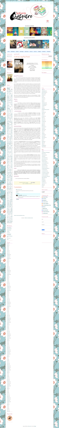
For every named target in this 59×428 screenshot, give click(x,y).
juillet (7, 245)
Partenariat (27, 183)
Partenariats (43, 51)
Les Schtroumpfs (44, 169)
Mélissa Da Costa (9, 186)
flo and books (44, 198)
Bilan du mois (26, 51)
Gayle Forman (9, 142)
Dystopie (43, 108)
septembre (8, 258)
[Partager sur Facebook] (33, 182)
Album (42, 89)
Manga (43, 124)
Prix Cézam (8, 232)
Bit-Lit (42, 96)
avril (7, 249)
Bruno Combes (8, 113)
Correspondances (44, 104)
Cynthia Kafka (8, 127)
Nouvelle (43, 128)
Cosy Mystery (43, 105)
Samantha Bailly (9, 203)
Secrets (43, 185)
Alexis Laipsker (9, 93)
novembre (8, 271)
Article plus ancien (22, 215)
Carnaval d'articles (9, 228)
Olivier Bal (8, 192)
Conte (42, 101)
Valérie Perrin (10, 218)
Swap (7, 239)
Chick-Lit (43, 97)
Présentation (48, 51)
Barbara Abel (9, 107)
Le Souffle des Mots (45, 213)
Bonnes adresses (9, 227)
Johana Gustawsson (9, 152)
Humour (43, 117)
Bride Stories (43, 153)
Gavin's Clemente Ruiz (9, 141)
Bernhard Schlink (9, 112)
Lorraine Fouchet (9, 170)
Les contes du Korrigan (44, 173)
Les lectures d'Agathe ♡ (46, 203)
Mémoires (43, 125)
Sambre (43, 184)
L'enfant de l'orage (44, 161)
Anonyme (8, 101)
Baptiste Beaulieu (9, 106)
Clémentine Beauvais (9, 124)
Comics (43, 100)
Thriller (43, 142)
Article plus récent (16, 215)
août (7, 275)
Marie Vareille (9, 175)
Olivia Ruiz (9, 191)
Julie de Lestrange (10, 156)
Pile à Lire (35, 51)
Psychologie (43, 134)
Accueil (8, 51)
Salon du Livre (8, 238)
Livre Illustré (43, 121)
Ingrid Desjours (9, 147)
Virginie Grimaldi (9, 221)
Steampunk (43, 141)
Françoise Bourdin (9, 139)
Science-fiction (43, 137)
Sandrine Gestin (10, 205)
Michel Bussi (9, 184)
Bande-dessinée (44, 92)
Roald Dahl (11, 201)
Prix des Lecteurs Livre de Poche (9, 234)
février (8, 267)
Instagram (47, 67)
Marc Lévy (9, 174)
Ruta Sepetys (9, 202)
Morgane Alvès (9, 185)
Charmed (43, 156)
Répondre (17, 199)
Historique (43, 116)
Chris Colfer (9, 119)
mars (7, 250)
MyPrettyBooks (44, 200)
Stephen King (10, 212)
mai (7, 263)
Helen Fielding (10, 146)
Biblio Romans (12, 51)
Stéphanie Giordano (10, 213)
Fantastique (43, 112)
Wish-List (31, 51)
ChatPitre (19, 195)
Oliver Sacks (11, 190)
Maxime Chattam (9, 183)
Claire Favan (8, 121)
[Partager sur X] (32, 182)
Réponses (18, 193)
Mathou (11, 180)
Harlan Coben (9, 145)
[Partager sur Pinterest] (34, 182)
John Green (8, 153)
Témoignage (43, 145)
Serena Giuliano (9, 206)
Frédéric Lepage (9, 140)
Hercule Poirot (43, 160)
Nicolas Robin (8, 189)
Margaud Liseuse (45, 208)
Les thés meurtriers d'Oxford (45, 176)
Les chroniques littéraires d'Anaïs (47, 205)
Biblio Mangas (21, 51)
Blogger (35, 426)
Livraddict (47, 61)
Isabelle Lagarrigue (9, 148)
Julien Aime (9, 157)
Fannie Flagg (9, 134)
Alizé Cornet (8, 94)
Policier (30, 183)
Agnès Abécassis (9, 90)
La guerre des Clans (44, 165)
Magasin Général (44, 177)
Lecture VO (43, 120)
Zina (16, 189)
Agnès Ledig (8, 91)
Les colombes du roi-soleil (45, 172)
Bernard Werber (9, 111)
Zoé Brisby (9, 222)
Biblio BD (17, 51)
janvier (8, 253)
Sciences (43, 138)
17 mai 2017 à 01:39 (24, 195)
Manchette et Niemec (9, 173)
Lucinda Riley (9, 172)
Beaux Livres (43, 93)
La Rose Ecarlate (44, 164)
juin (7, 246)
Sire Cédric (8, 207)
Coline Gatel (9, 125)
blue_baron (29, 426)
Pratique (43, 133)
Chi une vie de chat (44, 157)
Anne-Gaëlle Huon (9, 100)
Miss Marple (43, 180)
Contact (47, 68)
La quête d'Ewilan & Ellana (45, 168)
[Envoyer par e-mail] (31, 182)
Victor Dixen (9, 219)
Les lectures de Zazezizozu (46, 211)
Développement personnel (45, 109)
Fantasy (43, 113)
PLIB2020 (8, 231)
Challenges (39, 51)
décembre (8, 254)
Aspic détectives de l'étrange (45, 152)
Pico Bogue (43, 181)
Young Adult (43, 146)
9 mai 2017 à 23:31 (19, 189)
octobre (8, 336)
